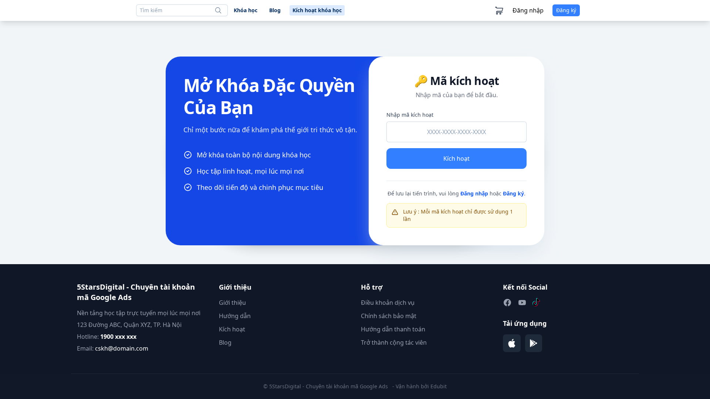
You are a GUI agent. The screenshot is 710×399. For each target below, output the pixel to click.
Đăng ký (513, 193)
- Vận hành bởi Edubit (419, 386)
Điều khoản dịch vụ (388, 303)
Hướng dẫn (235, 316)
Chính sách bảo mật (388, 316)
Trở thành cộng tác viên (394, 342)
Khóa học (245, 10)
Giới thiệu (232, 303)
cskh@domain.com (121, 348)
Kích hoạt (456, 158)
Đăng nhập (474, 193)
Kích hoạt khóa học (317, 10)
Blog (275, 10)
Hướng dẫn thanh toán (393, 329)
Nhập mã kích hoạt (409, 114)
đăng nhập (528, 10)
